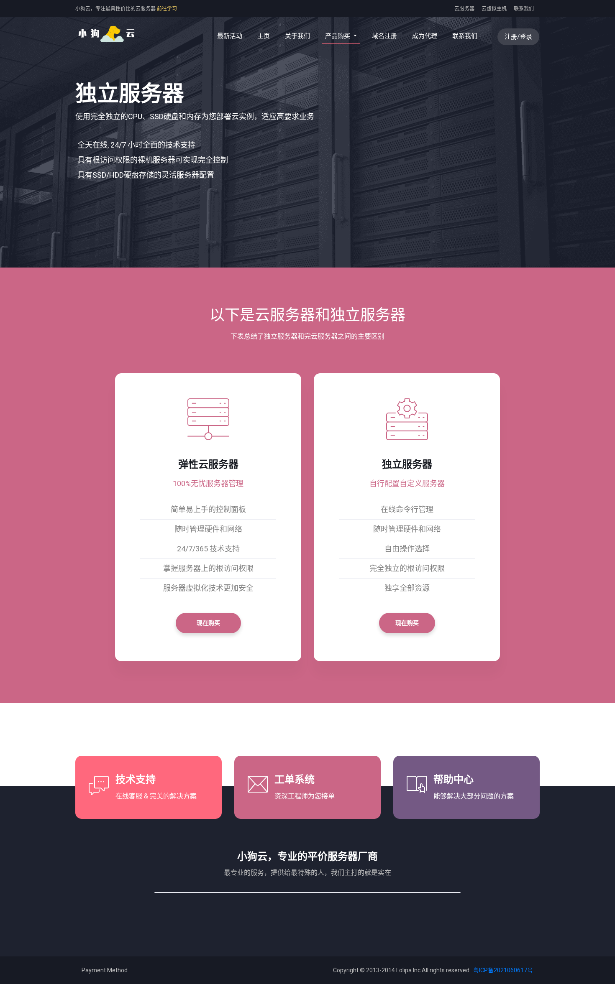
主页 (265, 36)
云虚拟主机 (494, 9)
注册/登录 (518, 37)
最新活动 (229, 36)
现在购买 (208, 622)
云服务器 (464, 9)
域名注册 (384, 36)
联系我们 (524, 9)
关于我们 (297, 36)
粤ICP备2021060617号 (502, 970)
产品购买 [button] (338, 36)
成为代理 (424, 36)
